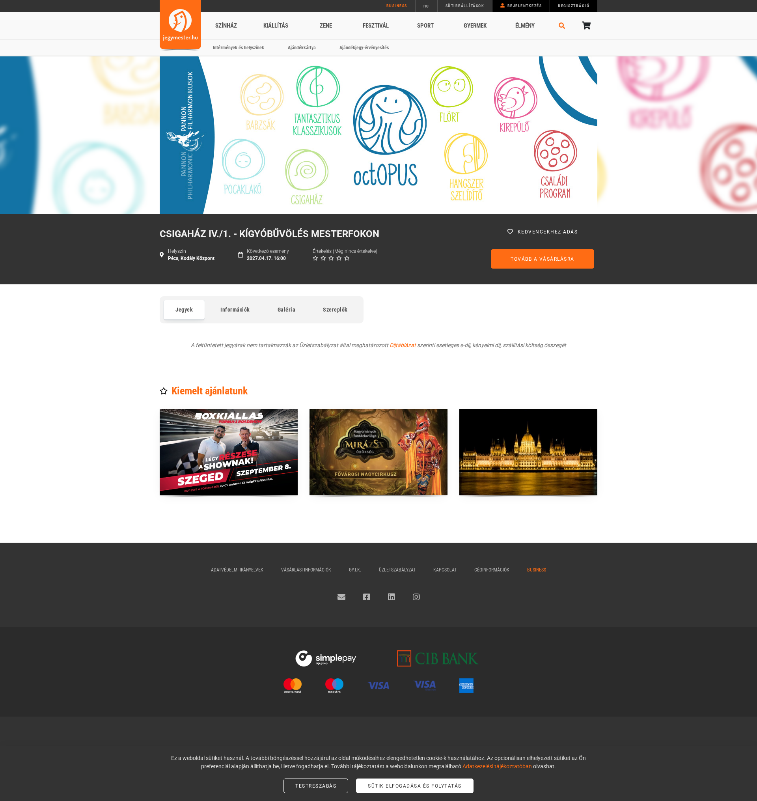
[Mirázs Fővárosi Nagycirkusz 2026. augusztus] (378, 452)
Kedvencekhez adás (548, 232)
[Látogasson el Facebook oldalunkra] (366, 597)
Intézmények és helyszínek (238, 47)
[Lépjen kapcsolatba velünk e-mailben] (341, 597)
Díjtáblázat (403, 345)
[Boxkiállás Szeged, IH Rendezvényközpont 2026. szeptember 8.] (229, 452)
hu (426, 6)
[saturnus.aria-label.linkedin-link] (391, 597)
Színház (226, 25)
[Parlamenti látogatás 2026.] (528, 452)
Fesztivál (376, 25)
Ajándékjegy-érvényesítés (364, 47)
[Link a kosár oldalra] (585, 25)
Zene (326, 25)
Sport (425, 25)
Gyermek (475, 25)
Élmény (525, 25)
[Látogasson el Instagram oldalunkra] (416, 597)
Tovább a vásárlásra (542, 259)
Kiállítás (275, 25)
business (396, 6)
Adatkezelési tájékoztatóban (497, 766)
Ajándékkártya (302, 47)
